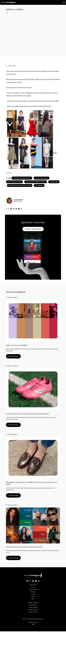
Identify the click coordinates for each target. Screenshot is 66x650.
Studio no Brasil (33, 607)
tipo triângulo (39, 185)
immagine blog (54, 181)
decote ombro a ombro (41, 178)
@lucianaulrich (18, 201)
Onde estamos (33, 589)
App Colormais (33, 605)
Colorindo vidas (33, 612)
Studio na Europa (33, 609)
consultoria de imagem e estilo (22, 178)
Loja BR (33, 594)
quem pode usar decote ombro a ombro (19, 185)
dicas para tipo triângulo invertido (35, 181)
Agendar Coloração (33, 602)
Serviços (33, 591)
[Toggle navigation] (64, 1)
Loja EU (33, 596)
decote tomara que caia (14, 181)
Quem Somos (33, 584)
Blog (33, 598)
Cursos (33, 587)
